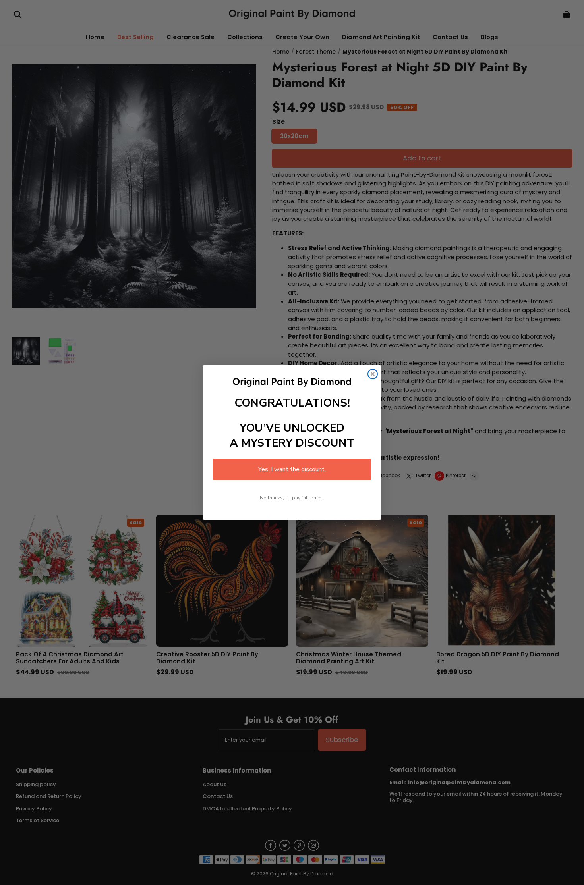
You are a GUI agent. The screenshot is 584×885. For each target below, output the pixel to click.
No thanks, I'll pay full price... (292, 498)
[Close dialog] (372, 374)
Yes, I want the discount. (292, 469)
